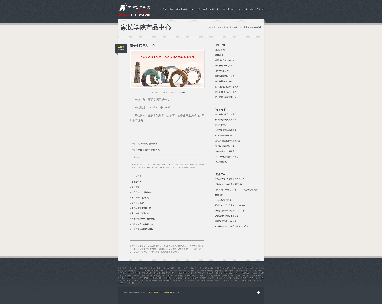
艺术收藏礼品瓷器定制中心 (226, 156)
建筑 (191, 9)
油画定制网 (136, 182)
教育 (232, 9)
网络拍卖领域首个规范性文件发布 (229, 210)
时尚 (225, 9)
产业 (147, 164)
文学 (171, 9)
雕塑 (185, 9)
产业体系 (185, 167)
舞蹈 (205, 9)
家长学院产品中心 (138, 164)
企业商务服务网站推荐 (251, 27)
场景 (138, 167)
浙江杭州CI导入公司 (140, 197)
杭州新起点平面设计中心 (142, 224)
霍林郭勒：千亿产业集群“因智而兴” (230, 205)
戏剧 (212, 9)
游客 (163, 164)
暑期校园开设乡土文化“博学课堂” (229, 184)
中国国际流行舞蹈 (223, 200)
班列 (186, 164)
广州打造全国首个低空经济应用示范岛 (231, 226)
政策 (143, 167)
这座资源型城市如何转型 (226, 221)
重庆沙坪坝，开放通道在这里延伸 (229, 179)
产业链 (153, 164)
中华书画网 (168, 292)
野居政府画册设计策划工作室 (227, 141)
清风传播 (135, 187)
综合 (238, 9)
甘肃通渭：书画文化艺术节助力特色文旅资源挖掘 (236, 189)
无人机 (178, 167)
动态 (252, 9)
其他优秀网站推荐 (231, 27)
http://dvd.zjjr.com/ (159, 107)
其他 (245, 9)
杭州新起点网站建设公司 (226, 120)
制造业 (192, 167)
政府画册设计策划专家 (225, 151)
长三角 (162, 167)
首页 (165, 9)
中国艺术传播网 (178, 92)
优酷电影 (219, 195)
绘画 (178, 9)
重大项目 (155, 167)
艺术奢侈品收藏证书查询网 (226, 216)
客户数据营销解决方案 (148, 143)
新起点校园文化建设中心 (226, 114)
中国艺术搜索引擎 (155, 292)
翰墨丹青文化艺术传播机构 (143, 219)
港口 (148, 167)
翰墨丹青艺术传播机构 (141, 192)
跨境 (167, 167)
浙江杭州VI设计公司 (140, 213)
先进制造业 (193, 164)
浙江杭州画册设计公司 (141, 208)
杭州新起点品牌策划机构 (142, 229)
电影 (218, 9)
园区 (168, 164)
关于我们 (260, 9)
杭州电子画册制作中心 (225, 135)
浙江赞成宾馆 (221, 162)
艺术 (172, 167)
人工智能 (175, 164)
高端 (158, 164)
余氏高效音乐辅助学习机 (149, 150)
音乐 (198, 9)
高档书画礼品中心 (139, 203)
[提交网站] (258, 292)
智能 (181, 164)
